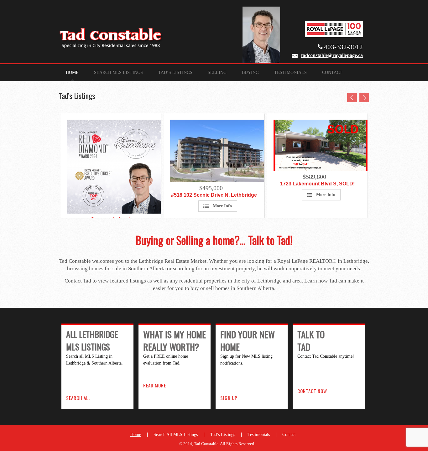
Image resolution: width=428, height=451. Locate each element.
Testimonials (290, 72)
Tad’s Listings (175, 72)
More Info (222, 206)
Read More (154, 385)
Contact (332, 72)
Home (72, 72)
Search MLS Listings (118, 72)
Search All (78, 397)
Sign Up (228, 397)
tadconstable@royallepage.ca (332, 55)
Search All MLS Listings (176, 434)
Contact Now (312, 390)
